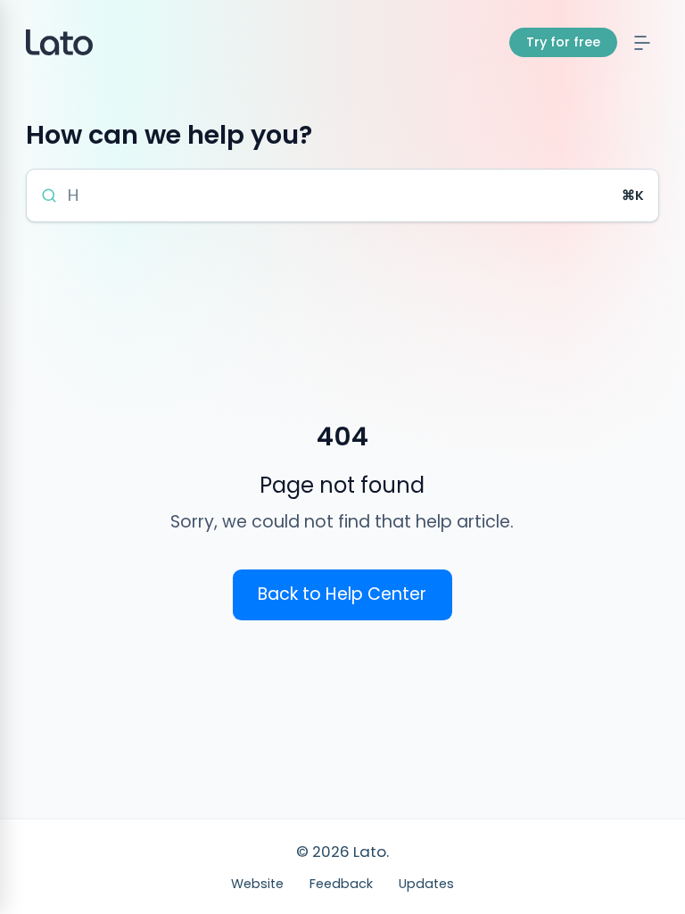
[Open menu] (642, 42)
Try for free (563, 42)
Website (257, 884)
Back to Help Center (342, 594)
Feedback (341, 884)
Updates (426, 884)
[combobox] (340, 195)
